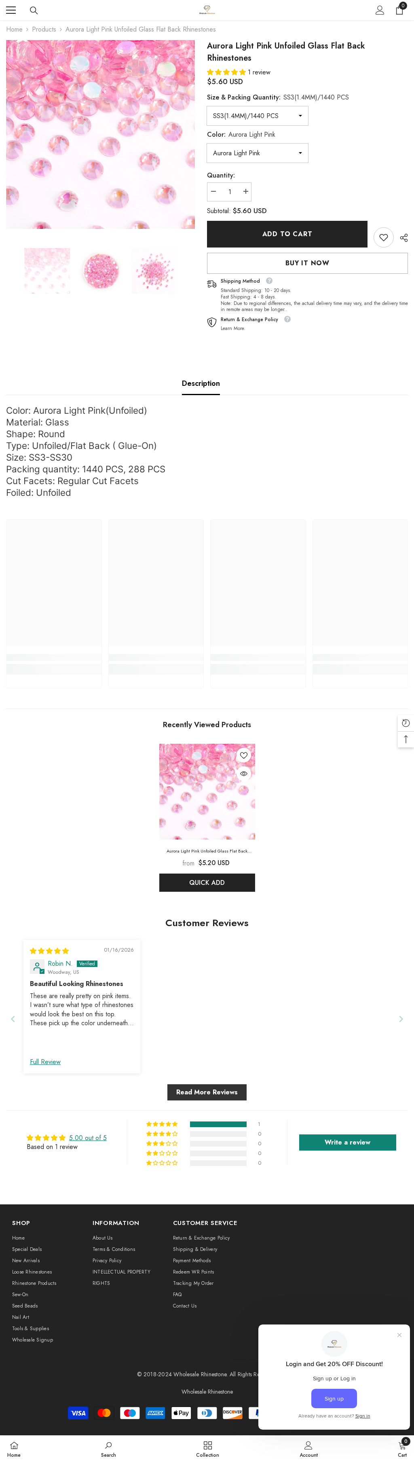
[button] (227, 72)
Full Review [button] (45, 1062)
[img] (49, 951)
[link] (384, 237)
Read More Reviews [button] (207, 1092)
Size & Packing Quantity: (278, 97)
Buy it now (307, 263)
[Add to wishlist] (244, 755)
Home (14, 29)
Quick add (207, 882)
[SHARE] (401, 238)
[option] (100, 134)
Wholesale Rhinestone (199, 1374)
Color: (241, 134)
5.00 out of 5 (88, 1138)
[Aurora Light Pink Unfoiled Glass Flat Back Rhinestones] (207, 792)
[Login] (380, 10)
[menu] (11, 10)
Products (44, 29)
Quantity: (221, 175)
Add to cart (287, 234)
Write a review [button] (347, 1142)
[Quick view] (244, 773)
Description (201, 383)
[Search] (34, 10)
